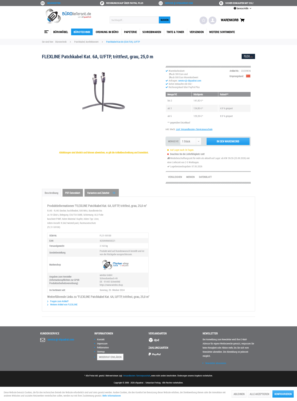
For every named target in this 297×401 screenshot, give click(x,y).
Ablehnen (239, 394)
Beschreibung (51, 192)
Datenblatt (205, 176)
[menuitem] (140, 20)
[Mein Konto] (212, 20)
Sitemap (101, 351)
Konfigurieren (283, 394)
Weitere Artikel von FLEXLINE (64, 304)
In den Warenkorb (228, 141)
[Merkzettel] (203, 20)
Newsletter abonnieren (215, 363)
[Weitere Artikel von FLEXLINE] (248, 60)
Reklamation (103, 347)
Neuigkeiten (53, 3)
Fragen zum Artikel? (59, 301)
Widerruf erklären (110, 357)
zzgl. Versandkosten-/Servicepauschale (194, 129)
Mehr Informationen (111, 395)
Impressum (102, 343)
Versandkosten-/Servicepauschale (136, 375)
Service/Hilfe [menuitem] (242, 8)
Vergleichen (175, 176)
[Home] (46, 30)
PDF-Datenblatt (72, 192)
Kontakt (100, 339)
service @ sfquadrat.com (179, 3)
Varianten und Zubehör (101, 192)
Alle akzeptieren (259, 394)
